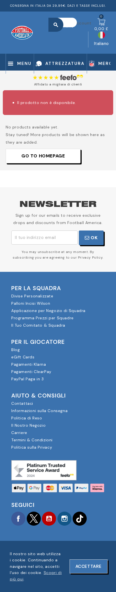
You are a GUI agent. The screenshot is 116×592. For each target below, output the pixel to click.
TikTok (80, 519)
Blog (15, 349)
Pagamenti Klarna (28, 364)
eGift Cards (23, 357)
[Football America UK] (22, 32)
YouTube (49, 519)
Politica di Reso (26, 418)
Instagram (64, 519)
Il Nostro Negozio (28, 425)
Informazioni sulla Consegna (39, 410)
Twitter (34, 519)
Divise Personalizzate (32, 296)
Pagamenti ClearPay (31, 371)
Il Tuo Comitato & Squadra (38, 325)
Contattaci (22, 403)
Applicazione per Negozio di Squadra (48, 310)
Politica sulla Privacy (31, 447)
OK (94, 238)
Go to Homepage (43, 156)
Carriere (19, 432)
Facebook (18, 519)
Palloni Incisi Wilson (30, 303)
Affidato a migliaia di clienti (58, 84)
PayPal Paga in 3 (27, 378)
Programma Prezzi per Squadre (42, 317)
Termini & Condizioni (32, 439)
